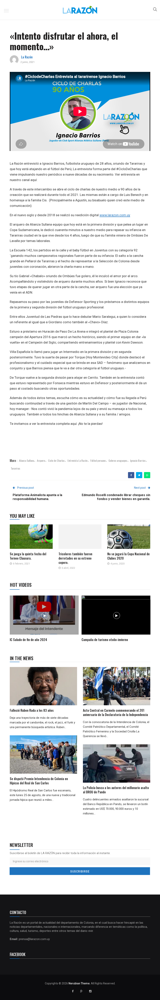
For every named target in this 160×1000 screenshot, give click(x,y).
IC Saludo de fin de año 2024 (28, 639)
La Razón (27, 57)
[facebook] (131, 475)
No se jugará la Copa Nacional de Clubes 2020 (128, 556)
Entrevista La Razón (77, 460)
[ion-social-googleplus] (81, 991)
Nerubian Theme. (79, 983)
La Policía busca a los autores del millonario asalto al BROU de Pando (116, 789)
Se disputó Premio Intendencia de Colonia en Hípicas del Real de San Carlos (39, 780)
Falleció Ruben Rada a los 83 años (32, 710)
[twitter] (139, 475)
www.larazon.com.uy (115, 215)
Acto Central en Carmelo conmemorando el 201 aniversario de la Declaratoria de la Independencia (116, 712)
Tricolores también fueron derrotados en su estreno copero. (75, 558)
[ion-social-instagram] (90, 991)
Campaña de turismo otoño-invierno (105, 639)
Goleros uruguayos (117, 460)
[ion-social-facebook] (73, 991)
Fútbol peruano (98, 460)
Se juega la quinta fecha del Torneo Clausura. (28, 556)
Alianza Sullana (26, 460)
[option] (44, 619)
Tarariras (15, 468)
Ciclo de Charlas (56, 460)
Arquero (41, 460)
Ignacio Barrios (138, 460)
